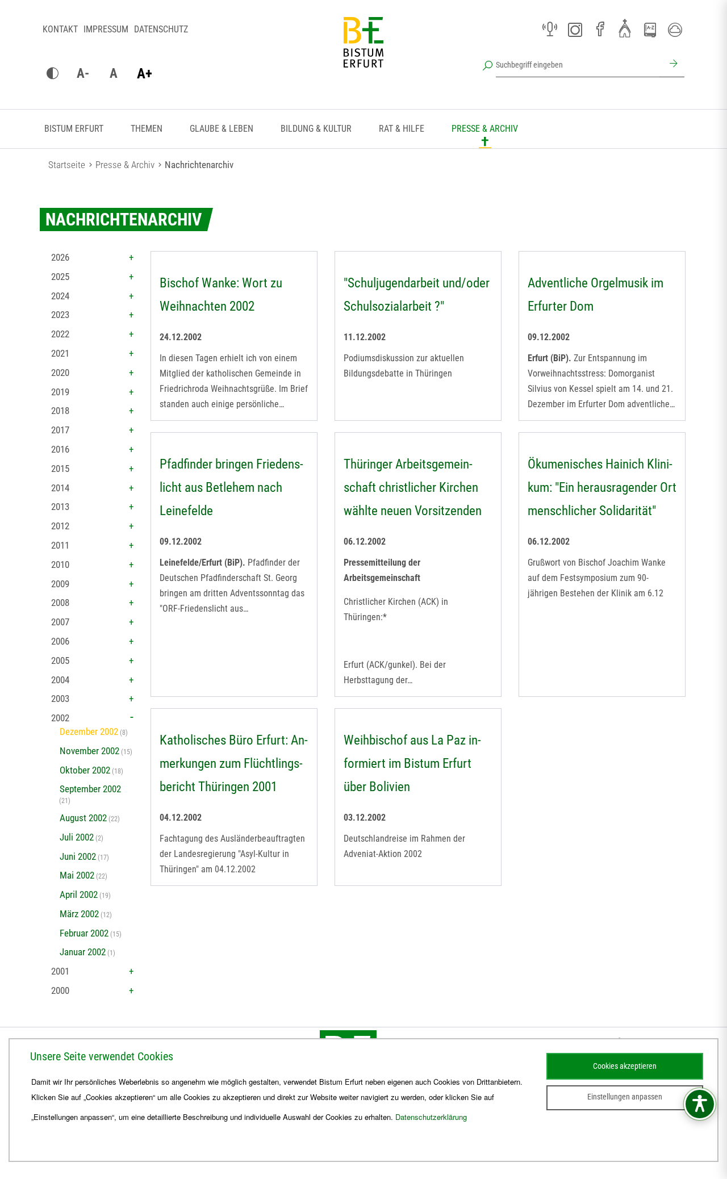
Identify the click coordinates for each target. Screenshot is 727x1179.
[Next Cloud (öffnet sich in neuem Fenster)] (674, 29)
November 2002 (89, 750)
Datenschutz (161, 29)
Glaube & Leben (221, 128)
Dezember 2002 (89, 731)
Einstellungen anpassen (624, 1096)
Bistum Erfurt (73, 128)
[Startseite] (363, 51)
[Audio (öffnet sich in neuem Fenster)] (549, 29)
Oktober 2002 (85, 770)
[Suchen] (671, 64)
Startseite (66, 164)
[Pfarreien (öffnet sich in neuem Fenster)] (624, 27)
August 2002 (83, 817)
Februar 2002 (84, 933)
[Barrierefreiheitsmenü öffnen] (700, 1104)
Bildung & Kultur (316, 128)
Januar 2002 (83, 952)
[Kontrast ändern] (52, 73)
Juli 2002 (77, 837)
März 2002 (79, 913)
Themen (146, 128)
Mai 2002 (77, 875)
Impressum (105, 29)
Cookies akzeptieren (625, 1066)
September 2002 (90, 789)
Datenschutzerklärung (431, 1116)
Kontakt (60, 29)
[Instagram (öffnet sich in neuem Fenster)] (574, 29)
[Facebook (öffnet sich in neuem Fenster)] (599, 29)
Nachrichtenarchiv (199, 164)
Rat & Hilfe (401, 128)
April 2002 (79, 894)
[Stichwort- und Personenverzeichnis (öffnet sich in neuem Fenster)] (649, 30)
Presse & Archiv (485, 128)
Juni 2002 (78, 856)
